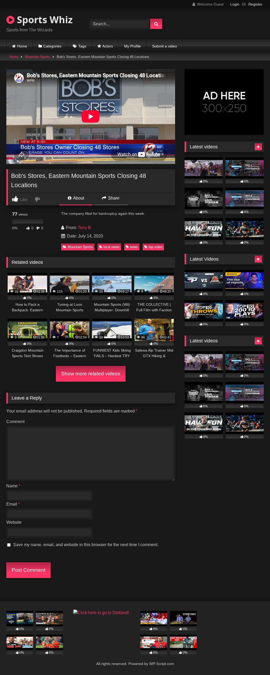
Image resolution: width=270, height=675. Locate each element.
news (134, 247)
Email (13, 504)
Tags (82, 46)
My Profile (132, 46)
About (78, 198)
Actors (107, 46)
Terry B (84, 227)
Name (13, 486)
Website (14, 522)
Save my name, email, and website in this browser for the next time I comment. (85, 544)
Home (22, 46)
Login (234, 4)
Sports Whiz (44, 19)
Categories (52, 46)
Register (255, 4)
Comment (15, 421)
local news (111, 247)
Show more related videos (90, 373)
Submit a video (164, 46)
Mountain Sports (37, 57)
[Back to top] (253, 659)
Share (113, 198)
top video (155, 247)
